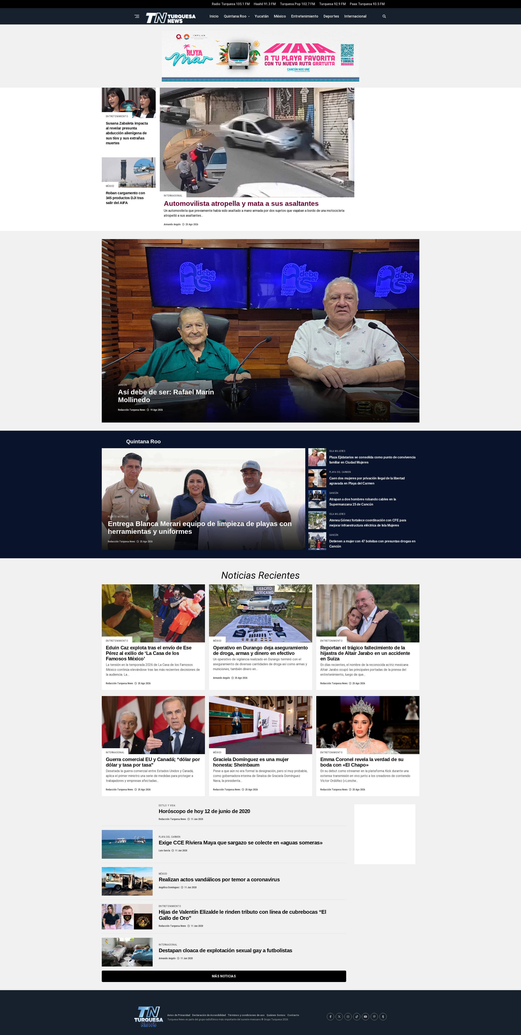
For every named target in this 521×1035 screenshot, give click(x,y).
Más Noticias (224, 976)
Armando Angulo (172, 224)
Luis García (164, 850)
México (280, 16)
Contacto (293, 1015)
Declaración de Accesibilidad (209, 1015)
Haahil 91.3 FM (265, 4)
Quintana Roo (235, 16)
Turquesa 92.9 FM (332, 4)
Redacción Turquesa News (131, 409)
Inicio (214, 16)
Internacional (355, 16)
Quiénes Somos (276, 1015)
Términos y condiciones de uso (246, 1015)
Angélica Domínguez (169, 887)
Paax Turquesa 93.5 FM (367, 4)
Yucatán (262, 16)
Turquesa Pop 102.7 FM (297, 4)
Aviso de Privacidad (178, 1015)
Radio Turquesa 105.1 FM (231, 4)
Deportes (331, 16)
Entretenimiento (304, 16)
